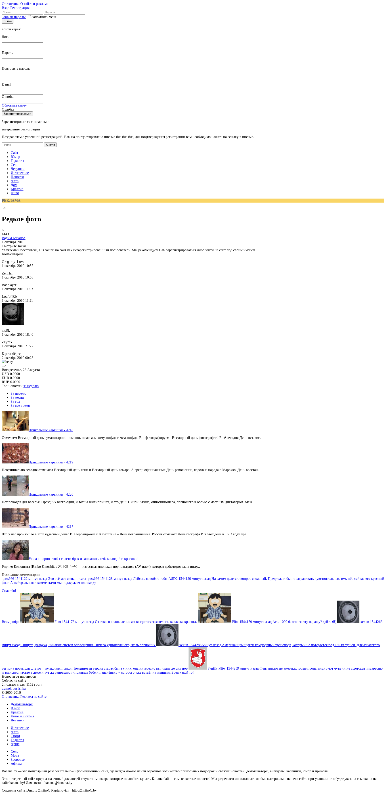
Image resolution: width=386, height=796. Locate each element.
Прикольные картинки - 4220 (51, 494)
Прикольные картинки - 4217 (51, 526)
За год (15, 401)
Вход (5, 8)
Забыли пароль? (14, 17)
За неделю (18, 393)
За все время (20, 405)
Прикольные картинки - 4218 (51, 430)
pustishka (19, 688)
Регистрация (19, 8)
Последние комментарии (21, 574)
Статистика (10, 4)
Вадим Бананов (13, 238)
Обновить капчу (14, 105)
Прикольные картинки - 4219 (51, 462)
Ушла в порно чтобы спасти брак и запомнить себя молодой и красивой (83, 559)
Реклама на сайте (33, 696)
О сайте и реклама (34, 4)
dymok (7, 688)
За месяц (17, 397)
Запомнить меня (43, 17)
